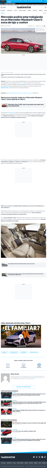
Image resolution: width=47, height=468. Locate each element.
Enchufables (15, 429)
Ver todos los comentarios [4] (23, 386)
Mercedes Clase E (5, 87)
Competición (9, 10)
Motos (45, 10)
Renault (34, 4)
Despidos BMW (29, 4)
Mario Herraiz (5, 25)
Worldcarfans (11, 112)
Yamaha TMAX (16, 4)
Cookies (36, 466)
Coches (15, 10)
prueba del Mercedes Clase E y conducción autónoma (20, 93)
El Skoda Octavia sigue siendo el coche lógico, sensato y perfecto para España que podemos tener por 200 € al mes (23, 75)
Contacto (26, 466)
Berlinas (4, 352)
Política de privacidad (42, 466)
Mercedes (21, 83)
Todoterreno (23, 4)
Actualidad (2, 10)
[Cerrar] (45, 28)
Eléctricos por (7, 3)
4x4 (45, 4)
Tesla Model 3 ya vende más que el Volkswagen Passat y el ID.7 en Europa (16, 77)
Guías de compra (22, 10)
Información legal (32, 466)
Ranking (29, 10)
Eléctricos (35, 10)
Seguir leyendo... (32, 378)
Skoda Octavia (10, 4)
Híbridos (40, 10)
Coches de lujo (14, 352)
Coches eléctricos (40, 4)
